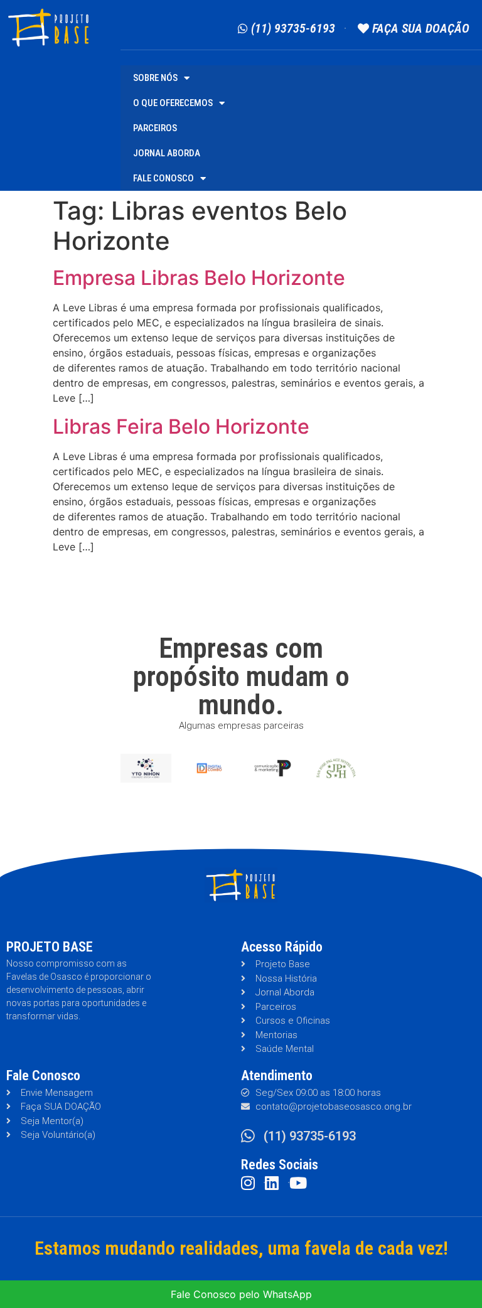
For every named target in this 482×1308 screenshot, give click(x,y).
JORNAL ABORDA (166, 153)
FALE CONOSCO (163, 178)
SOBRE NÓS (155, 77)
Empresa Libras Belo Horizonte (199, 277)
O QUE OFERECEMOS (173, 103)
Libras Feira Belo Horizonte (181, 426)
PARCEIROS (155, 128)
